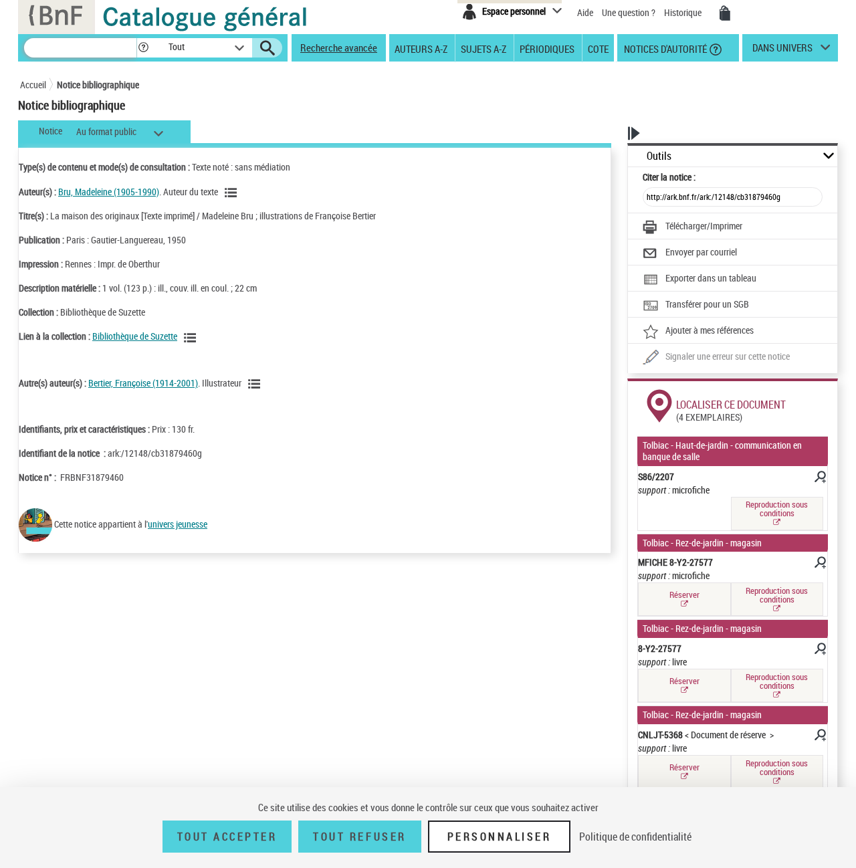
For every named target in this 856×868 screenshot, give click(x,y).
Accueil (33, 84)
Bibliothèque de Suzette (134, 336)
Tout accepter (227, 836)
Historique (684, 12)
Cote (598, 48)
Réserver (684, 594)
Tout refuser (359, 836)
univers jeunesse (177, 524)
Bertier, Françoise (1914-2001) (143, 382)
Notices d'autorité (664, 48)
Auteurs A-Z (421, 48)
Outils (659, 156)
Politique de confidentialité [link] (635, 836)
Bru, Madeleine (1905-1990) (108, 191)
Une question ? (629, 12)
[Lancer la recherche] (267, 48)
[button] (143, 48)
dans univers (782, 50)
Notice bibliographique (98, 84)
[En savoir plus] (819, 479)
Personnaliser (499, 836)
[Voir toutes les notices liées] (192, 338)
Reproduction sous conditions (777, 508)
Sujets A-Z (483, 48)
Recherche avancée (338, 47)
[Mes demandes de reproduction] (725, 13)
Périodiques (547, 48)
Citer (669, 177)
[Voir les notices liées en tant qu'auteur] (233, 193)
